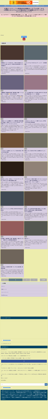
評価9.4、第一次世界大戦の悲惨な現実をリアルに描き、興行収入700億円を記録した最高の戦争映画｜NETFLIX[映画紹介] (35, 210)
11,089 (43, 279)
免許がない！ (27, 238)
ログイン (3, 286)
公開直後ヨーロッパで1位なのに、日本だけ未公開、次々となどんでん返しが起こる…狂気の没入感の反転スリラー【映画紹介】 (12, 64)
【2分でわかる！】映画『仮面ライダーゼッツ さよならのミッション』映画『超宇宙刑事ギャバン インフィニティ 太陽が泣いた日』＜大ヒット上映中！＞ (35, 180)
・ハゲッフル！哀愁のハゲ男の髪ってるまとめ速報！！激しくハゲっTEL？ (16, 358)
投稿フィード (4, 289)
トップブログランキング (6, 343)
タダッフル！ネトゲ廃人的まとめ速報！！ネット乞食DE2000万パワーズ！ (16, 355)
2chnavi (2, 35)
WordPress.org (4, 295)
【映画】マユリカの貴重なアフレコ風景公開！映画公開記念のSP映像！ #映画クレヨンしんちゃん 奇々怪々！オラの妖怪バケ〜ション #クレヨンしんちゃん (12, 122)
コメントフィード (4, 292)
